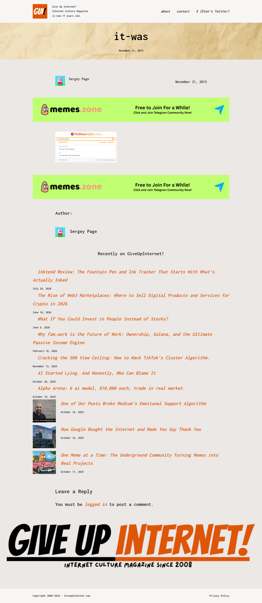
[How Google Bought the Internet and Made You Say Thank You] (44, 436)
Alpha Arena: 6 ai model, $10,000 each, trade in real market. (111, 388)
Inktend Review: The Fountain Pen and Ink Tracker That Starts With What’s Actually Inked (124, 276)
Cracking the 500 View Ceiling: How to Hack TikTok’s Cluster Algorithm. (124, 357)
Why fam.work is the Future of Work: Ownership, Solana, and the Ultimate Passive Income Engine (122, 338)
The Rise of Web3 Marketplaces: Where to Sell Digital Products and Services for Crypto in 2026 (131, 299)
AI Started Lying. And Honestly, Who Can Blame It (97, 373)
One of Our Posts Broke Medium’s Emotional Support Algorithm (133, 403)
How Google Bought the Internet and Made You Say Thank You (131, 429)
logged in (96, 504)
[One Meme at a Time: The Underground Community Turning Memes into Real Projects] (44, 462)
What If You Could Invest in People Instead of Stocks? (103, 318)
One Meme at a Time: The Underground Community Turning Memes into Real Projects (139, 459)
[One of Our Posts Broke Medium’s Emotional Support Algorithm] (44, 410)
